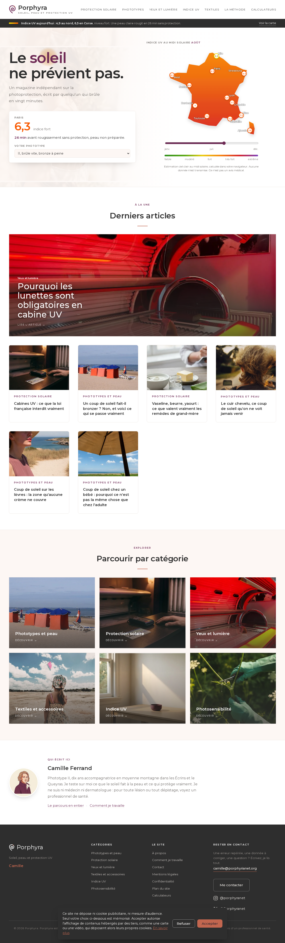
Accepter (210, 923)
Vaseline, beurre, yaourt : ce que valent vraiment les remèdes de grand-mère (177, 408)
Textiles (212, 9)
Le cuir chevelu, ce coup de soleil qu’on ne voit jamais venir (244, 408)
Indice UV (191, 9)
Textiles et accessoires (108, 874)
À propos (159, 853)
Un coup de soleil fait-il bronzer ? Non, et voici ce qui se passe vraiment (107, 408)
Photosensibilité (103, 888)
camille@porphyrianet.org (235, 868)
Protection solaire (99, 9)
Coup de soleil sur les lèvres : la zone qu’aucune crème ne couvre (38, 494)
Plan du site (161, 888)
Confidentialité (163, 881)
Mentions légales (165, 874)
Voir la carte (267, 23)
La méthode (235, 9)
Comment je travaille (107, 806)
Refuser (184, 923)
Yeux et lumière (163, 9)
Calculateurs (263, 9)
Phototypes (133, 9)
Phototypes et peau (102, 396)
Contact (158, 867)
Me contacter (231, 885)
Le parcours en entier (66, 806)
